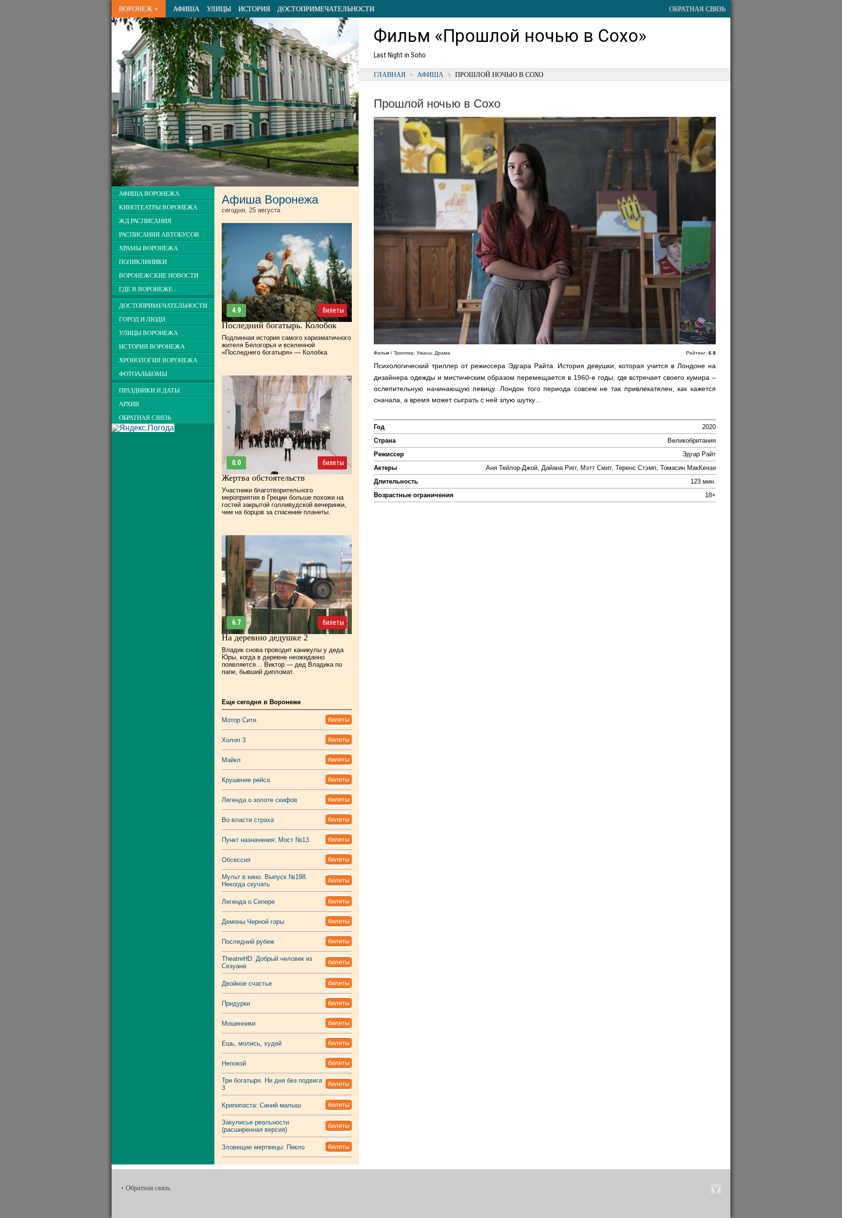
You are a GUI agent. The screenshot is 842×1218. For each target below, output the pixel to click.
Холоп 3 (234, 740)
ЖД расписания (145, 221)
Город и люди (142, 319)
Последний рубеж (248, 941)
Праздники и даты (149, 390)
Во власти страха (248, 820)
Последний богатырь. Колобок (279, 325)
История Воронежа (152, 346)
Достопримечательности (325, 9)
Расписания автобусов (159, 234)
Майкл (231, 760)
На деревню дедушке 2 (265, 637)
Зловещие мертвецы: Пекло (263, 1147)
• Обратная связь (145, 1188)
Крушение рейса (246, 780)
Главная (389, 74)
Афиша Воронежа (149, 193)
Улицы (219, 9)
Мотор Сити (239, 720)
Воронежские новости (158, 275)
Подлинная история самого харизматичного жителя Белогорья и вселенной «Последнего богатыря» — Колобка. (286, 345)
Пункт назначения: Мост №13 (265, 839)
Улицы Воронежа (148, 333)
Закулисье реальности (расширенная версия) (255, 1126)
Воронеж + (138, 9)
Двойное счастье (247, 983)
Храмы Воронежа (148, 248)
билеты (333, 310)
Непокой (234, 1063)
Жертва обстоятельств (263, 478)
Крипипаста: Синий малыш (261, 1105)
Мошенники (238, 1023)
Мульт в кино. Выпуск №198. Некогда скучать (264, 880)
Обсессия (236, 859)
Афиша (186, 9)
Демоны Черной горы (253, 921)
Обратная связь (697, 9)
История (254, 9)
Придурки (236, 1003)
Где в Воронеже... (148, 289)
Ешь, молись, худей (252, 1043)
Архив (129, 404)
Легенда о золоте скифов (259, 800)
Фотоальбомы (143, 374)
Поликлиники (143, 262)
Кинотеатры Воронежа (158, 207)
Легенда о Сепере (248, 901)
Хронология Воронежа (158, 360)
